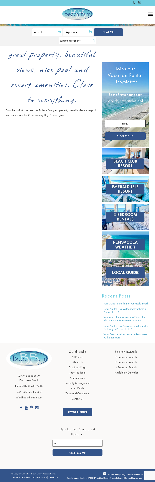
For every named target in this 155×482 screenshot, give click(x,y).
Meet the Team (77, 372)
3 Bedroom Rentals (126, 362)
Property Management (77, 383)
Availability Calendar (126, 372)
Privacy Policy (41, 477)
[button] (150, 21)
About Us (77, 362)
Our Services (77, 378)
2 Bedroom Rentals (126, 357)
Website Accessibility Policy (23, 477)
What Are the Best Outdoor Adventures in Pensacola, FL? (125, 310)
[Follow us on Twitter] (31, 408)
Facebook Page (77, 367)
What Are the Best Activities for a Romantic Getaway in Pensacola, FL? (126, 327)
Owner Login (77, 412)
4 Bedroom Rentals (126, 367)
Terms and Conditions (77, 393)
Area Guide (77, 388)
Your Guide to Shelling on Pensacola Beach (126, 303)
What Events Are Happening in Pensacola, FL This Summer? (125, 336)
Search (108, 32)
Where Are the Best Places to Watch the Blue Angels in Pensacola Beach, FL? (124, 319)
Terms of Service (131, 478)
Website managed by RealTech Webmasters (125, 474)
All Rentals (77, 357)
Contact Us (77, 399)
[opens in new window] (21, 408)
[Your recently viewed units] (140, 2)
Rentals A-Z (53, 477)
